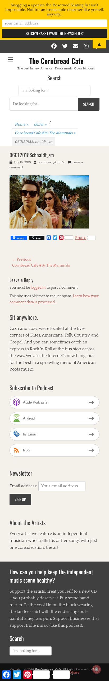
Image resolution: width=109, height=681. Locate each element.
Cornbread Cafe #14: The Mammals (45, 133)
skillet (40, 124)
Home (21, 124)
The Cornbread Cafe (56, 61)
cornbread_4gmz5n (51, 162)
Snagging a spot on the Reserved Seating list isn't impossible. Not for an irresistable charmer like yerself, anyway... (54, 9)
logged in (38, 287)
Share (80, 238)
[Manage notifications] (96, 669)
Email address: (24, 486)
